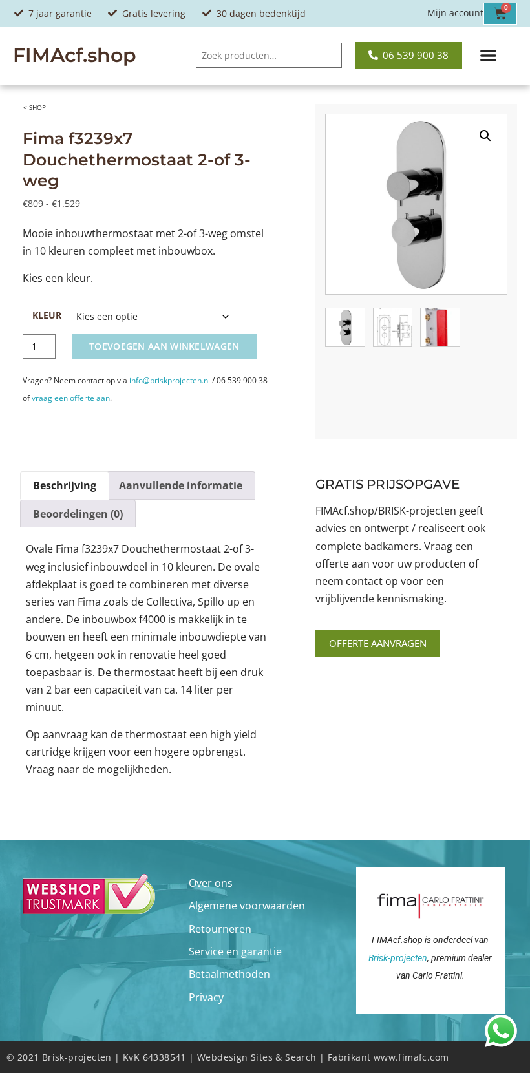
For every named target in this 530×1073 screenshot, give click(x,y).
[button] (488, 56)
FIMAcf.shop (74, 55)
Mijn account (455, 12)
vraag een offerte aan (71, 397)
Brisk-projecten (397, 958)
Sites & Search (284, 1057)
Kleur (46, 315)
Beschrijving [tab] (64, 485)
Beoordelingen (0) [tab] (78, 514)
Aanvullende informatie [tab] (180, 485)
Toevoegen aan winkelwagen (164, 346)
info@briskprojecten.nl (169, 380)
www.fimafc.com (411, 1057)
